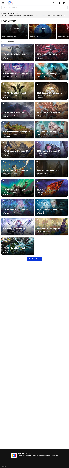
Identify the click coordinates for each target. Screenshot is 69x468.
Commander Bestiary (14, 15)
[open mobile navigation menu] (3, 3)
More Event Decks (34, 259)
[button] (65, 7)
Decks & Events (40, 16)
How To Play (61, 15)
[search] (33, 7)
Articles (3, 15)
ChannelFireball (28, 15)
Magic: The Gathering (9, 13)
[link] (9, 2)
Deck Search (51, 15)
